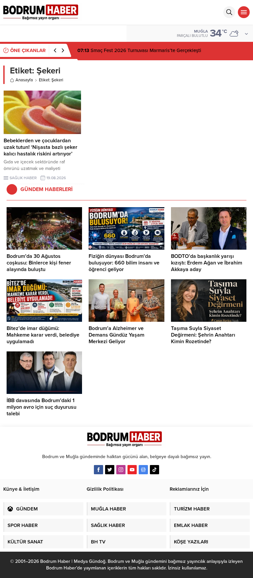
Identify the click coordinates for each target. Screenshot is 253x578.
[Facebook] (98, 469)
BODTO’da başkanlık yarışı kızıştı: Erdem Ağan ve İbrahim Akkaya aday (206, 263)
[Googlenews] (143, 469)
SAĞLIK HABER (23, 178)
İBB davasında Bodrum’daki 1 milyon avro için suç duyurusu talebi (41, 407)
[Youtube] (132, 469)
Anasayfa (24, 80)
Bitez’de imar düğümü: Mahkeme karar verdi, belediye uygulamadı (43, 335)
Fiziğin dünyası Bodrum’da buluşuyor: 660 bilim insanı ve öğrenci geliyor (124, 263)
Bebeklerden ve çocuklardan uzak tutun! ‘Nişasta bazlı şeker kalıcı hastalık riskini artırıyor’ (40, 147)
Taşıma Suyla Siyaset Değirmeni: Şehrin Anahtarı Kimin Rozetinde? (203, 335)
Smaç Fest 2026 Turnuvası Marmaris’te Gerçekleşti (139, 50)
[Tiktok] (154, 469)
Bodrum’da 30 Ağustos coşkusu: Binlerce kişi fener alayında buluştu (39, 263)
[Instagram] (121, 469)
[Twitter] (109, 469)
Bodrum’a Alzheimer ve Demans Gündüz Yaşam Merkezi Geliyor (116, 335)
